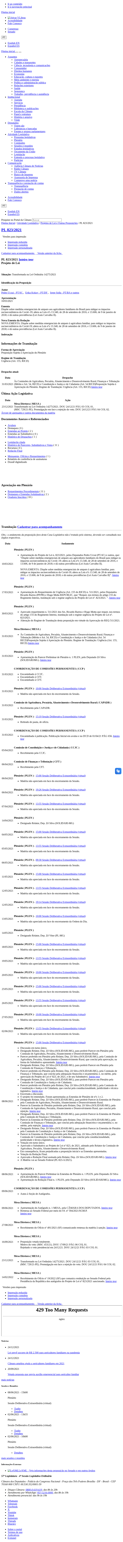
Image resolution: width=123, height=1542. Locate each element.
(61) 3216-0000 (45, 1492)
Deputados (13, 122)
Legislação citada (16, 442)
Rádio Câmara (21, 168)
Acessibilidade (15, 20)
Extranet (12, 1538)
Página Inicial (8, 223)
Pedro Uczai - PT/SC (12, 292)
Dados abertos (21, 191)
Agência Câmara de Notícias (28, 166)
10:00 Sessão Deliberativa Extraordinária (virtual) (61, 688)
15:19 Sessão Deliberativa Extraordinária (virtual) (61, 716)
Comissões (19, 143)
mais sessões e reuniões (13, 1458)
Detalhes (18, 1411)
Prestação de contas (24, 189)
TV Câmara (20, 171)
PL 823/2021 (11, 230)
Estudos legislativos (24, 148)
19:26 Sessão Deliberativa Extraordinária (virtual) (61, 789)
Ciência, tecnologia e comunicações (32, 65)
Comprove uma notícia (25, 180)
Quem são (19, 125)
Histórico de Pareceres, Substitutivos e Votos (30, 445)
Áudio (17, 1408)
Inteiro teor (26, 259)
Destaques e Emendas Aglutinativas (26, 494)
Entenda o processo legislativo (29, 157)
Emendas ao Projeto (18, 431)
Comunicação (15, 163)
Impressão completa (18, 245)
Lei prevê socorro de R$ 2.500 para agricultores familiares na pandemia (44, 1352)
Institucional (14, 97)
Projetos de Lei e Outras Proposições (59, 223)
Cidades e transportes (25, 62)
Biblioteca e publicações (26, 108)
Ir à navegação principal (20, 6)
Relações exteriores (24, 85)
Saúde (17, 88)
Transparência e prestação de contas (26, 183)
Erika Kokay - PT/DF (36, 292)
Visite (17, 120)
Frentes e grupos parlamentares (29, 131)
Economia (19, 74)
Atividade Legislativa (18, 134)
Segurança (19, 91)
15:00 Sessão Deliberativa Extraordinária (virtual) (61, 775)
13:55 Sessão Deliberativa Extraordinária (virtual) (61, 803)
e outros (75, 292)
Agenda (18, 99)
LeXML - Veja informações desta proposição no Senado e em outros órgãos (57, 1470)
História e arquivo (23, 117)
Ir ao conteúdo (15, 4)
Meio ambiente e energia (26, 79)
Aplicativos (13, 1535)
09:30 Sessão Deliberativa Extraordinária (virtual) (61, 860)
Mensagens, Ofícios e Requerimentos (26, 456)
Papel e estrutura (22, 114)
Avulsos (12, 425)
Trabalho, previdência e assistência (31, 94)
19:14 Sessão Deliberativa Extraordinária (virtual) (61, 902)
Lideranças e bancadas (25, 128)
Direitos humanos (23, 71)
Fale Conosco (15, 23)
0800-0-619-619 (34, 1489)
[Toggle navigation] (17, 52)
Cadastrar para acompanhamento (18, 253)
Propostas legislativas (25, 137)
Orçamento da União (24, 151)
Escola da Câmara (23, 111)
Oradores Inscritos (17, 497)
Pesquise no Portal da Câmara (16, 220)
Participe (18, 160)
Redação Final (15, 450)
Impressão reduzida (17, 242)
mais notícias (7, 1379)
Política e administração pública (30, 82)
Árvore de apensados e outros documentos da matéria (28, 412)
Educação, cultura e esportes (28, 76)
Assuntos (12, 56)
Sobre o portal (15, 1529)
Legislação (19, 154)
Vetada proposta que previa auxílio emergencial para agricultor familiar (43, 1374)
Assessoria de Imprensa (26, 177)
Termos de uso (15, 1532)
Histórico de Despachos (20, 436)
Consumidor (20, 68)
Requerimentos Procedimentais (23, 491)
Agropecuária (21, 59)
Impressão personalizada (20, 247)
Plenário (18, 140)
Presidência (20, 105)
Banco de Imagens (23, 174)
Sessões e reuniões (23, 145)
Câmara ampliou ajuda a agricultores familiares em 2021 (36, 1363)
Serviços (18, 102)
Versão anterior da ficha (49, 253)
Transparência (21, 186)
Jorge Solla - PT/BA (60, 292)
